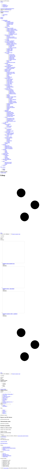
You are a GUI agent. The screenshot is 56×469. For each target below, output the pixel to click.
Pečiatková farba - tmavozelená (8, 288)
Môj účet (4, 453)
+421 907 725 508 (3, 8)
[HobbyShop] (8, 9)
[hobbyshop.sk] (3, 436)
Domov (4, 168)
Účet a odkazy (2, 167)
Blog (3, 15)
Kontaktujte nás (5, 5)
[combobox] (5, 10)
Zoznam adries (5, 456)
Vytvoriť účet (5, 6)
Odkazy (1, 1)
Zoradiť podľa (2, 234)
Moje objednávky (6, 454)
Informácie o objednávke (7, 455)
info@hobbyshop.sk (10, 8)
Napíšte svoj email (3, 431)
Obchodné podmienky (6, 447)
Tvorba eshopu (5, 468)
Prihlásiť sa (5, 4)
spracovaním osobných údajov (23, 435)
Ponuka (1, 18)
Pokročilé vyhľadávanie (4, 11)
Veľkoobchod (5, 14)
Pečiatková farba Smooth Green (8, 263)
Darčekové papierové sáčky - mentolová (10, 313)
